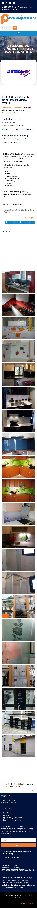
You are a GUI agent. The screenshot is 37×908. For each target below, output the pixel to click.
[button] (18, 33)
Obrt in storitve (7, 108)
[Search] (15, 28)
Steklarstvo (18, 108)
